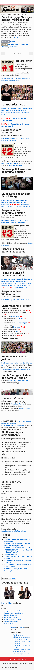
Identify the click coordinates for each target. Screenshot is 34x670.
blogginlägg (15, 316)
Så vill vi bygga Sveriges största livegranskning (16, 18)
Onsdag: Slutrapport (10, 615)
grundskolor (23, 44)
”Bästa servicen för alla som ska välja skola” (16, 369)
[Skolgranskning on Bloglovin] (8, 578)
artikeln (20, 319)
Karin (3, 603)
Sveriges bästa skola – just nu (15, 358)
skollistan (4, 47)
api (9, 44)
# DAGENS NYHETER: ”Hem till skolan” (18, 548)
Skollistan (16, 327)
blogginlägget (22, 323)
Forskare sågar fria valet (21, 654)
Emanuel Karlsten (22, 22)
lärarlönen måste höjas (9, 163)
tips (17, 331)
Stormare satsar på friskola (13, 619)
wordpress (13, 47)
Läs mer (15, 37)
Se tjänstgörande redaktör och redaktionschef (17, 663)
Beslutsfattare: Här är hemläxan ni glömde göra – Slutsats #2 (22, 641)
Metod (12, 41)
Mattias (13, 627)
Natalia (21, 627)
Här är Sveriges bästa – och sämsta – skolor (16, 376)
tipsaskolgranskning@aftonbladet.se (13, 531)
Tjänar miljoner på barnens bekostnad (13, 274)
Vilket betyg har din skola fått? (18, 381)
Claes (10, 603)
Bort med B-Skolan (16, 165)
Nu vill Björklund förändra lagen (12, 425)
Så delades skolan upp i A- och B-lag (16, 195)
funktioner (14, 44)
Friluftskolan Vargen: (18, 404)
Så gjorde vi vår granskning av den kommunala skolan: (13, 216)
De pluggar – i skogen (11, 617)
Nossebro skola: (24, 408)
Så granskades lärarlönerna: (11, 135)
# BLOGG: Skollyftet (11, 554)
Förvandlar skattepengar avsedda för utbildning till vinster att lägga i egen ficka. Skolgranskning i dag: (16, 283)
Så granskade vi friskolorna (11, 296)
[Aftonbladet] (8, 2)
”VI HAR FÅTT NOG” (14, 104)
